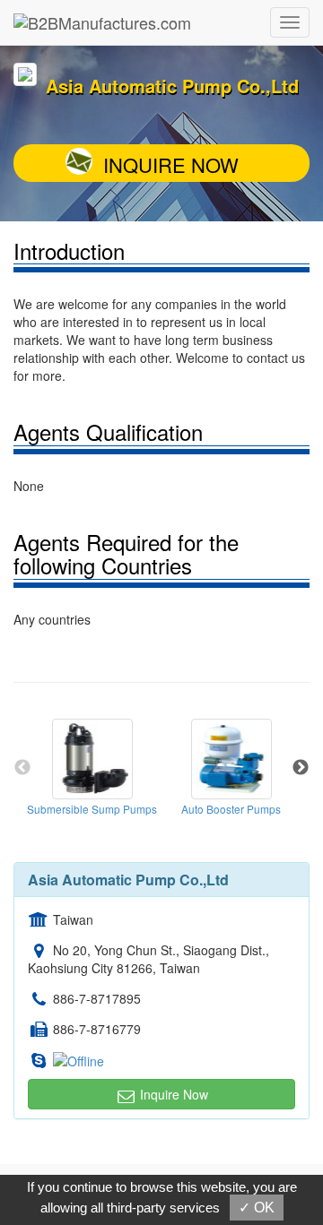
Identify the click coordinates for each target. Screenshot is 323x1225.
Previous (22, 768)
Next (301, 768)
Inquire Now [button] (172, 1094)
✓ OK (257, 1207)
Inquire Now (171, 164)
